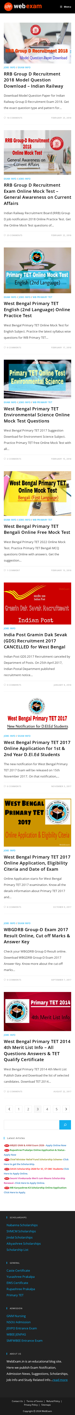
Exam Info (24, 67)
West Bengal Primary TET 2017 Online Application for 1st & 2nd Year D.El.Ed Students (37, 748)
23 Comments (14, 235)
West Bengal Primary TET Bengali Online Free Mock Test (37, 529)
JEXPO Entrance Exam (22, 1328)
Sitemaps (46, 1404)
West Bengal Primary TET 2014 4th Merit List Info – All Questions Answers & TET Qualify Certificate (37, 1050)
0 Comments (14, 347)
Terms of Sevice (35, 1401)
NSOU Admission (19, 1322)
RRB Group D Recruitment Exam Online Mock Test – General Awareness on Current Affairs (37, 194)
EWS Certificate (17, 1283)
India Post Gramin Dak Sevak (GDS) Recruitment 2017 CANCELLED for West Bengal (35, 641)
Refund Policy (53, 1401)
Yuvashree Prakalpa (21, 1277)
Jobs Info (9, 67)
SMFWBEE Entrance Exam (25, 1340)
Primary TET (15, 1295)
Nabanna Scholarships (22, 1225)
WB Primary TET (42, 297)
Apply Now (10, 1154)
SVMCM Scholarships (21, 1231)
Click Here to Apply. (15, 1192)
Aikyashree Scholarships (24, 1243)
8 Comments (14, 907)
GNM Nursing (16, 1316)
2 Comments (14, 458)
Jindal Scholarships (20, 1237)
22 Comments (14, 1091)
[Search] (65, 1125)
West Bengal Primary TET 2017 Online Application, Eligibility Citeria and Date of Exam (37, 863)
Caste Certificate (18, 1270)
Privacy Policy (31, 1404)
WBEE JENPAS (16, 1334)
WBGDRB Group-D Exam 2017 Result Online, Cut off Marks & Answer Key (37, 935)
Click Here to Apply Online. (30, 1183)
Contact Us (17, 1401)
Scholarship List (17, 1250)
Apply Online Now (56, 1145)
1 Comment (13, 570)
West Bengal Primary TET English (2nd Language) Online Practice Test (37, 309)
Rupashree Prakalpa (21, 1289)
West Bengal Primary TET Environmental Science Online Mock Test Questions (37, 415)
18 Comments (14, 117)
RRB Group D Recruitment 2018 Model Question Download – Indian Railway (33, 80)
